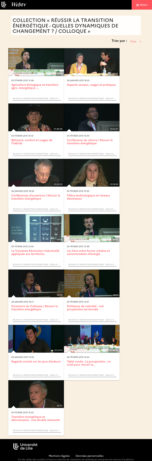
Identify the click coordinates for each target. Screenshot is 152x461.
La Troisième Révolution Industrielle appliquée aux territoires (35, 252)
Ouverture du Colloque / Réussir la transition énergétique (34, 307)
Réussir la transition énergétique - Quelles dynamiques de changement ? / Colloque (37, 98)
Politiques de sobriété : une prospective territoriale (85, 307)
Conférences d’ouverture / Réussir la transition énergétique (35, 196)
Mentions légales (59, 455)
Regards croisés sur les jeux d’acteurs (36, 361)
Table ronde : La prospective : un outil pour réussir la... (89, 362)
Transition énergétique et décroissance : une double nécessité (35, 418)
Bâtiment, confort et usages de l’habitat (31, 141)
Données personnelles (89, 455)
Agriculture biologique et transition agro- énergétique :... (34, 86)
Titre (133, 41)
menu (144, 5)
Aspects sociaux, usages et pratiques (91, 85)
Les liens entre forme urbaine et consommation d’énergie (88, 252)
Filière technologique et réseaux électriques (88, 196)
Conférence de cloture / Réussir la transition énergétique (90, 141)
